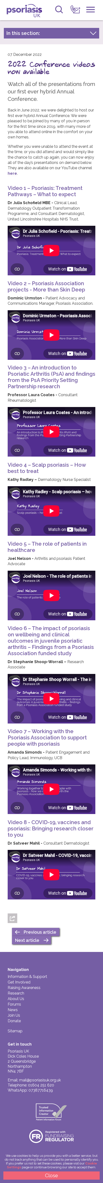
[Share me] (12, 918)
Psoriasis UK (26, 10)
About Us (16, 998)
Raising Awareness (24, 987)
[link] (75, 9)
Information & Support (27, 976)
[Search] (59, 9)
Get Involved (19, 982)
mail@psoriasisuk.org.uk (40, 1080)
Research (16, 993)
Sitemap (15, 1031)
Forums (14, 1004)
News (13, 1010)
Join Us (14, 1015)
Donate (14, 1021)
